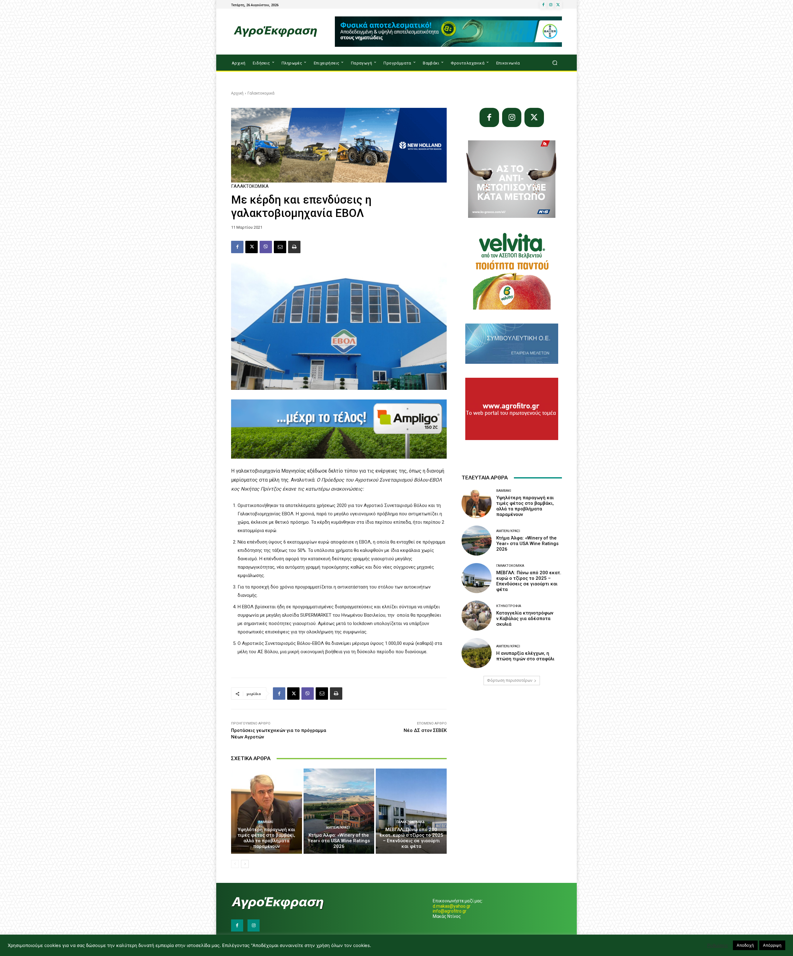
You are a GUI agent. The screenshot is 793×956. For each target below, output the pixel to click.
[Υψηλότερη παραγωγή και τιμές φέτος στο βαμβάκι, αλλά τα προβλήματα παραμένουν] (266, 811)
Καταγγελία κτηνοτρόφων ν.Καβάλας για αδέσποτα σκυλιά (524, 618)
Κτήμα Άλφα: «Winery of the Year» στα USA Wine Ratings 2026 (339, 840)
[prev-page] (235, 864)
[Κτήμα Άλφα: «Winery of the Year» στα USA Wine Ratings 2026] (339, 811)
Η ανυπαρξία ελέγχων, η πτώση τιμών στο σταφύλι (525, 656)
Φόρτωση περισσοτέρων (509, 680)
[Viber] (266, 247)
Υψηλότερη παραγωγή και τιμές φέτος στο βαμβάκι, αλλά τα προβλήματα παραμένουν (266, 838)
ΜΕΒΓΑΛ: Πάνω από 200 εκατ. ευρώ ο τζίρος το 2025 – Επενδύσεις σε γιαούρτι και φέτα (411, 838)
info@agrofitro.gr (450, 911)
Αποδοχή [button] (745, 945)
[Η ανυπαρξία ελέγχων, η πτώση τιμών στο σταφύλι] (477, 653)
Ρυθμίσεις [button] (717, 945)
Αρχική (237, 93)
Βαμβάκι (265, 822)
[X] (558, 5)
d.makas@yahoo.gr (452, 906)
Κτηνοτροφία (508, 606)
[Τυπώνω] (294, 247)
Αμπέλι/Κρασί (338, 827)
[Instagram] (550, 5)
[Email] (280, 247)
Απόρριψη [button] (772, 945)
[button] (554, 62)
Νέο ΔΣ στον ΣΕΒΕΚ (425, 730)
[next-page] (245, 864)
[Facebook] (543, 5)
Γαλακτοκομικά (261, 93)
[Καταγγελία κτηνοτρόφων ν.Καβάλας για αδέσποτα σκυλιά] (477, 616)
